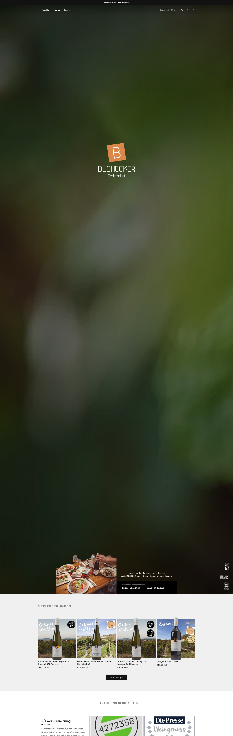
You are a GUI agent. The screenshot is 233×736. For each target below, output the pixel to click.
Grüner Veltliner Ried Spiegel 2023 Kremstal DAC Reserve (53, 662)
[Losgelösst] (224, 577)
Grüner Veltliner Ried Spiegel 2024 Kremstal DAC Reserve (133, 662)
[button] (46, 10)
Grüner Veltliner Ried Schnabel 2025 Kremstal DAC (94, 662)
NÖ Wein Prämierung (56, 721)
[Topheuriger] (227, 567)
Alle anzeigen (116, 677)
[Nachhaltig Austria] (226, 586)
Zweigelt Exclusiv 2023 (167, 661)
